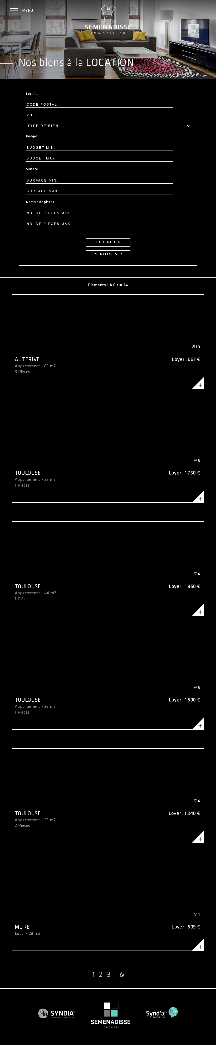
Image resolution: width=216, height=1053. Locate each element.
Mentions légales (15, 1044)
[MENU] (14, 11)
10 (197, 347)
